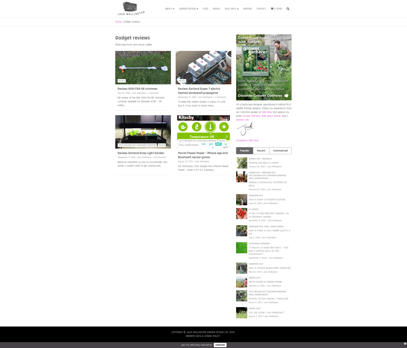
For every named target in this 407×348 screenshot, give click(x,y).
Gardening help (269, 172)
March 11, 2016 (255, 302)
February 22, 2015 (257, 189)
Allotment (253, 209)
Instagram (241, 140)
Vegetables (267, 159)
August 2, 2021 (255, 316)
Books (216, 9)
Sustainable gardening (259, 243)
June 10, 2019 (255, 203)
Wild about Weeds (271, 116)
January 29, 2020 (257, 166)
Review (122, 81)
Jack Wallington (139, 93)
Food (205, 9)
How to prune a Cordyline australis (267, 199)
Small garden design (188, 145)
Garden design (187, 9)
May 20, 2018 (124, 93)
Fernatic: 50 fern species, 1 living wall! (268, 298)
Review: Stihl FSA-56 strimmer (138, 89)
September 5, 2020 (258, 258)
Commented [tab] (280, 150)
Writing (247, 9)
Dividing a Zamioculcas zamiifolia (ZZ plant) (268, 184)
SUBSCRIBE (220, 345)
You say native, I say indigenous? (266, 312)
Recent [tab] (261, 150)
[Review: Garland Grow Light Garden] (143, 132)
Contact (261, 9)
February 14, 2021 (257, 285)
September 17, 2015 (126, 157)
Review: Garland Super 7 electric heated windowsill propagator (199, 91)
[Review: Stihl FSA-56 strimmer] (143, 67)
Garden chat (254, 159)
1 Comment (153, 93)
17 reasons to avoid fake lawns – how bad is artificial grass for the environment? (268, 251)
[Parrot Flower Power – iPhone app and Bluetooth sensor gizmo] (203, 132)
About (168, 9)
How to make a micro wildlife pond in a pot (269, 232)
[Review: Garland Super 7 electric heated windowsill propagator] (203, 67)
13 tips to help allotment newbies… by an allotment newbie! (269, 215)
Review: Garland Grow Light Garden (141, 153)
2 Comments (221, 97)
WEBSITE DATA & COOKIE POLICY (203, 336)
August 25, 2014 (185, 161)
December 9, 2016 (257, 220)
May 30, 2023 (255, 272)
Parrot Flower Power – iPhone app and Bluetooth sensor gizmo (203, 155)
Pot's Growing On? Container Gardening (137, 145)
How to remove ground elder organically (270, 268)
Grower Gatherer (251, 116)
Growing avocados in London (264, 163)
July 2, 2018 (254, 237)
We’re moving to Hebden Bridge (265, 282)
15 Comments (160, 157)
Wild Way (230, 9)
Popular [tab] (244, 150)
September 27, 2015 (187, 97)
